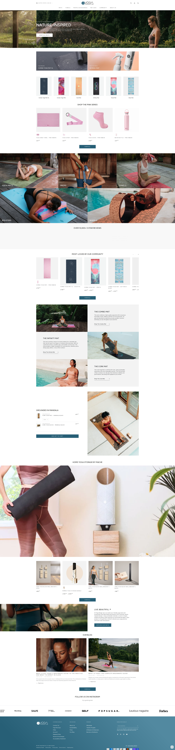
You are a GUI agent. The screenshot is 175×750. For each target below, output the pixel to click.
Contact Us (56, 727)
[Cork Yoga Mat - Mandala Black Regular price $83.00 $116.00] (94, 422)
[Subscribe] (138, 727)
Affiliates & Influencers (92, 731)
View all (87, 146)
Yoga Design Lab (43, 747)
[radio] (37, 134)
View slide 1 (77, 45)
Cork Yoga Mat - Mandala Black (52, 417)
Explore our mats (102, 627)
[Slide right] (137, 256)
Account (55, 734)
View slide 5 (93, 45)
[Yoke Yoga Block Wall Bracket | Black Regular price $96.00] (106, 528)
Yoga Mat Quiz (57, 729)
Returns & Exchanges (58, 738)
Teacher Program (90, 729)
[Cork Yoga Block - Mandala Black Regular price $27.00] (130, 437)
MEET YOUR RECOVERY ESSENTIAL (126, 36)
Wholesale (89, 727)
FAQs (54, 731)
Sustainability (73, 729)
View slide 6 (97, 45)
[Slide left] (134, 256)
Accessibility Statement (59, 740)
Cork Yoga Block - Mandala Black (53, 426)
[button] (131, 3)
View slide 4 (89, 45)
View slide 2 (81, 45)
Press (71, 731)
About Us (72, 727)
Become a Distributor (92, 734)
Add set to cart (57, 438)
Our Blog (72, 734)
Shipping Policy (57, 736)
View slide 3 (85, 45)
